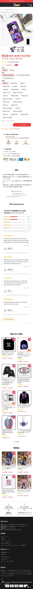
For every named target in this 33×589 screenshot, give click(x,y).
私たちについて (5, 536)
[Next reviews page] (29, 323)
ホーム (2, 9)
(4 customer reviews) (14, 62)
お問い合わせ (4, 559)
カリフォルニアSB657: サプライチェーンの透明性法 (13, 545)
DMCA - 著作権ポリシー (6, 543)
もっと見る (16, 441)
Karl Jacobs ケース (11, 9)
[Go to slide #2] (20, 49)
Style (3, 72)
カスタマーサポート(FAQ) (7, 561)
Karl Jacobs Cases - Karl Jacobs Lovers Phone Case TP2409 (8, 492)
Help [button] (30, 587)
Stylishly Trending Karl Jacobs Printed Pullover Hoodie (7, 432)
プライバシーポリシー (6, 541)
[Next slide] (30, 29)
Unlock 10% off (3, 582)
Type (3, 67)
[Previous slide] (3, 29)
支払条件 (3, 554)
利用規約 (3, 538)
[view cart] (31, 5)
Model (3, 80)
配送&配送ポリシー (5, 552)
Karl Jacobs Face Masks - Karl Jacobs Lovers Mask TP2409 (23, 381)
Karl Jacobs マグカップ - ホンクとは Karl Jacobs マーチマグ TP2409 (9, 407)
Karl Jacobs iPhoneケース (18, 193)
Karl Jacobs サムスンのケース (9, 12)
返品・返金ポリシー (6, 556)
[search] (28, 5)
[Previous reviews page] (22, 323)
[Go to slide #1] (12, 49)
